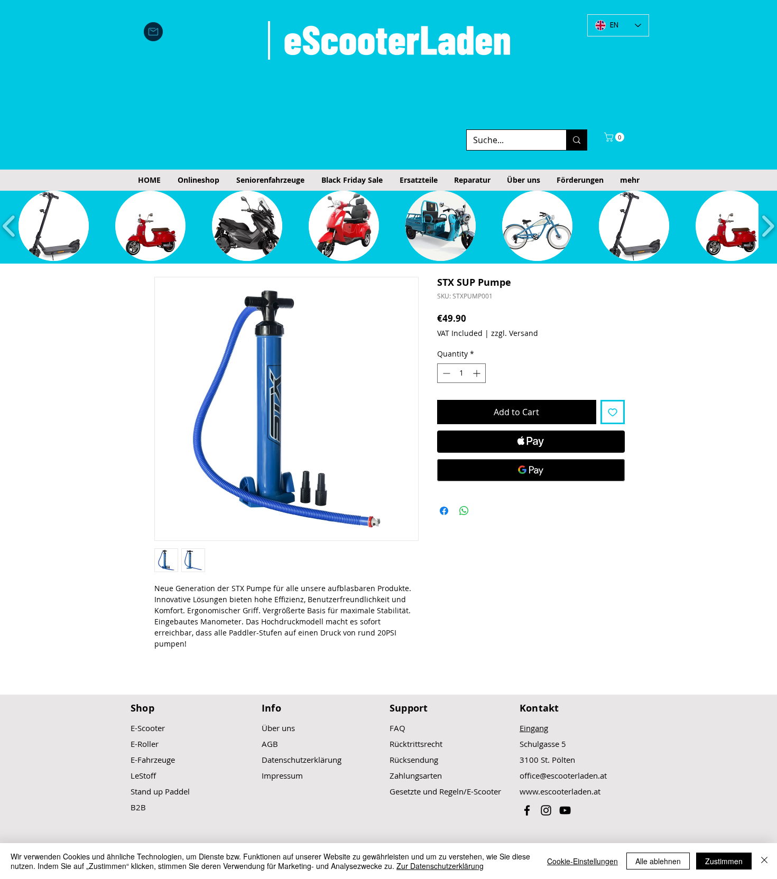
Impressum (282, 775)
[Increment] (477, 373)
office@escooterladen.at (563, 775)
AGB (270, 743)
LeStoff (143, 775)
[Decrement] (445, 373)
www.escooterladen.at (560, 791)
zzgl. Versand (514, 333)
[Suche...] (576, 140)
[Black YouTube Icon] (565, 810)
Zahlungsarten (416, 775)
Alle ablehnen (658, 861)
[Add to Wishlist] (612, 412)
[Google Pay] (531, 470)
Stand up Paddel (160, 791)
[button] (615, 137)
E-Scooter (148, 728)
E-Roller (145, 743)
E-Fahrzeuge (153, 759)
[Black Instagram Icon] (546, 810)
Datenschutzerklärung (301, 759)
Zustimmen (724, 861)
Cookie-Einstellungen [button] (582, 861)
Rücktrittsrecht (416, 743)
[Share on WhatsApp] (464, 510)
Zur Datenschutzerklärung (440, 866)
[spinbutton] (461, 373)
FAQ (397, 728)
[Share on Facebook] (444, 510)
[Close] (764, 861)
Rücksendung (414, 759)
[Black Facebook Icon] (527, 810)
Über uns (278, 728)
